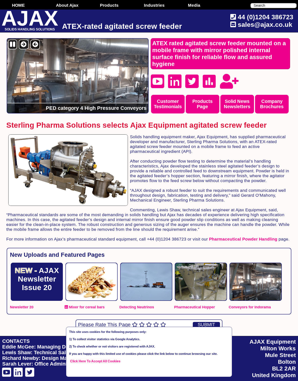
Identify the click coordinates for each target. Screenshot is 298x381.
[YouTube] (157, 81)
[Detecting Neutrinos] (146, 265)
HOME (18, 5)
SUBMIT (206, 324)
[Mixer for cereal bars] (91, 265)
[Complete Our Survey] (209, 81)
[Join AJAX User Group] (229, 81)
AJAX (29, 18)
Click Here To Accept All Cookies (95, 361)
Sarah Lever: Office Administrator (42, 364)
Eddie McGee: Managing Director (41, 347)
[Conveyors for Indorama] (255, 265)
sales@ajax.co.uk (265, 24)
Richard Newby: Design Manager (41, 358)
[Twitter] (191, 81)
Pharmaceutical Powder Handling (243, 239)
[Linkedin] (174, 81)
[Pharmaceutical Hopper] (201, 265)
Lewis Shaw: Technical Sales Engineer (48, 352)
